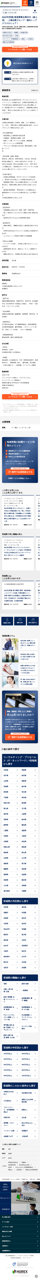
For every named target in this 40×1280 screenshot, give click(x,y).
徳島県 (6, 863)
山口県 (24, 858)
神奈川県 (7, 803)
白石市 (24, 956)
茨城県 (6, 786)
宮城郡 (24, 929)
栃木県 (24, 786)
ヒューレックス (20, 1272)
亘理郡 (24, 967)
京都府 (6, 836)
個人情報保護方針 (10, 1255)
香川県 (24, 863)
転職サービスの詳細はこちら (19, 478)
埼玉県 (24, 792)
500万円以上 (8, 1064)
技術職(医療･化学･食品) (9, 1008)
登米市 (24, 951)
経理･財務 (25, 984)
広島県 (6, 858)
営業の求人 (32, 1179)
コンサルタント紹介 (7, 1226)
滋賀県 (24, 830)
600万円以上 (26, 1064)
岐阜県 (24, 819)
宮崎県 (24, 885)
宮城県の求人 (24, 1179)
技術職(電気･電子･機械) (27, 999)
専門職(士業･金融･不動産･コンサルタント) (9, 1027)
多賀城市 (25, 945)
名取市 (6, 967)
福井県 (6, 814)
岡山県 (24, 852)
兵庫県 (6, 841)
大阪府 (24, 836)
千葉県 (6, 797)
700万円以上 (8, 1070)
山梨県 (24, 814)
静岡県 (6, 825)
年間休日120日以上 (7, 32)
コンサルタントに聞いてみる (20, 49)
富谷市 (6, 962)
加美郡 (6, 918)
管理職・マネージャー (9, 1124)
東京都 (24, 797)
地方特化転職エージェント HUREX (11, 1179)
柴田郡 (6, 940)
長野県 (6, 819)
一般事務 (25, 990)
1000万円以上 (26, 1075)
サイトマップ (26, 1258)
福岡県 (6, 874)
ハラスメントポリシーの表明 (26, 1255)
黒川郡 (24, 934)
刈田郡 (6, 923)
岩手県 (6, 775)
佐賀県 (24, 874)
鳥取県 (24, 847)
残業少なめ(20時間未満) (8, 42)
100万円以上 (8, 1053)
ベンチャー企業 (9, 1131)
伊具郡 (6, 907)
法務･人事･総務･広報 (8, 990)
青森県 (24, 770)
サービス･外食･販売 (27, 1027)
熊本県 (24, 880)
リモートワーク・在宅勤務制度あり (11, 38)
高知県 (24, 869)
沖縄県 (24, 891)
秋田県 (24, 775)
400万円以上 (26, 1059)
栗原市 (6, 934)
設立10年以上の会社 (7, 35)
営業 (5, 984)
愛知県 (24, 825)
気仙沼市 (7, 929)
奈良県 (24, 841)
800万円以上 (26, 1070)
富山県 (6, 808)
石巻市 (24, 940)
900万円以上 (8, 1075)
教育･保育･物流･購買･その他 (9, 1036)
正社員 (16, 35)
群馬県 (6, 792)
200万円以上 (26, 1053)
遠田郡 (24, 907)
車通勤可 (16, 32)
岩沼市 (24, 923)
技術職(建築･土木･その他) (27, 1008)
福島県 (24, 781)
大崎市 (6, 951)
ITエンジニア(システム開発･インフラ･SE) (9, 1017)
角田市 (24, 918)
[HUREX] (4, 3)
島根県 (6, 852)
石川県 (24, 808)
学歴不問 (7, 1117)
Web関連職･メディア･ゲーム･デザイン (27, 1017)
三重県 (6, 830)
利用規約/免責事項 (16, 1258)
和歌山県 (7, 847)
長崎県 (6, 880)
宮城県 (10, 1153)
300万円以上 (8, 1059)
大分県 (6, 885)
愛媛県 (6, 869)
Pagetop (36, 1276)
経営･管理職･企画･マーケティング (9, 999)
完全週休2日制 (24, 32)
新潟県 (24, 803)
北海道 (6, 770)
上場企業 (25, 1136)
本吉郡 (24, 962)
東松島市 (7, 956)
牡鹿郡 (24, 912)
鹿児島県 (7, 891)
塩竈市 (6, 912)
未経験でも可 (8, 1136)
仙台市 (6, 945)
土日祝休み (30, 38)
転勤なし (24, 38)
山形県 (6, 781)
